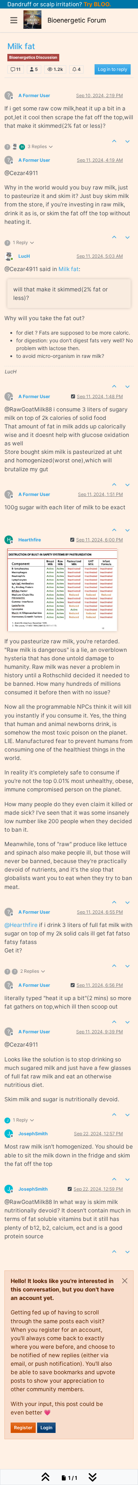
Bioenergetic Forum (76, 20)
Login (46, 1427)
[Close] (124, 1281)
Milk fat (69, 269)
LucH (24, 256)
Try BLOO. (96, 4)
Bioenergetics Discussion (33, 57)
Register (23, 1427)
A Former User (34, 95)
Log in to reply (112, 69)
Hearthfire (29, 540)
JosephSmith (33, 1133)
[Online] (11, 256)
